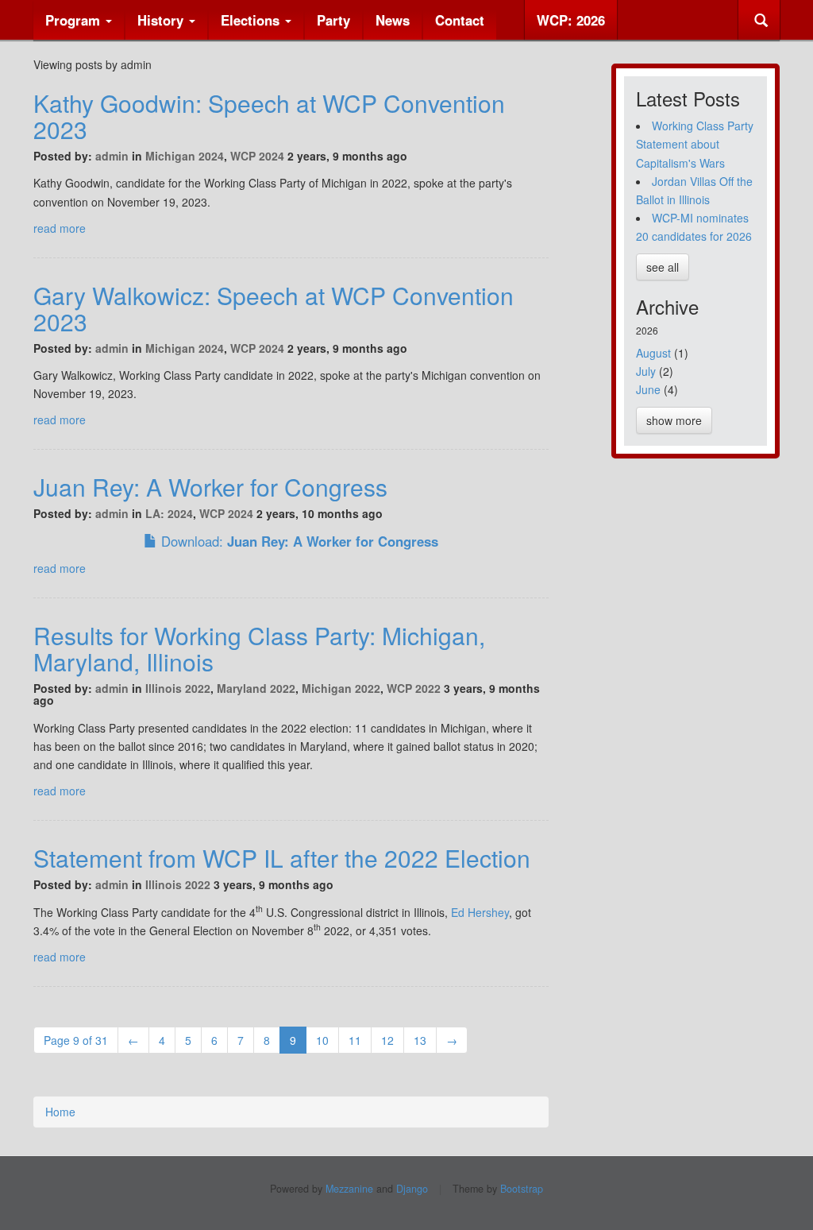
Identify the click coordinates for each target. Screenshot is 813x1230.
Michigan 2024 (184, 156)
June (648, 389)
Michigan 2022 (341, 688)
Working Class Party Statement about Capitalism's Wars (694, 144)
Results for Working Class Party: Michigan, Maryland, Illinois (259, 648)
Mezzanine (349, 1189)
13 (420, 1040)
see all (662, 267)
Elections (252, 19)
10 (322, 1040)
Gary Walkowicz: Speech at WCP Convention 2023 (273, 308)
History (162, 19)
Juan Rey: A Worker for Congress (210, 487)
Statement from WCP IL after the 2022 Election (281, 858)
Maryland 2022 (256, 688)
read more (59, 228)
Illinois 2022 (177, 688)
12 (387, 1040)
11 (355, 1040)
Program (74, 19)
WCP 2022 (414, 688)
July (646, 371)
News (393, 19)
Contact (459, 19)
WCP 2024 (257, 156)
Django (412, 1189)
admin (112, 156)
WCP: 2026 (571, 19)
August (653, 353)
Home (60, 1112)
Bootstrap (521, 1189)
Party (333, 19)
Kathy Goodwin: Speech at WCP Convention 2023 (269, 116)
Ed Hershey (480, 912)
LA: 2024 (169, 513)
